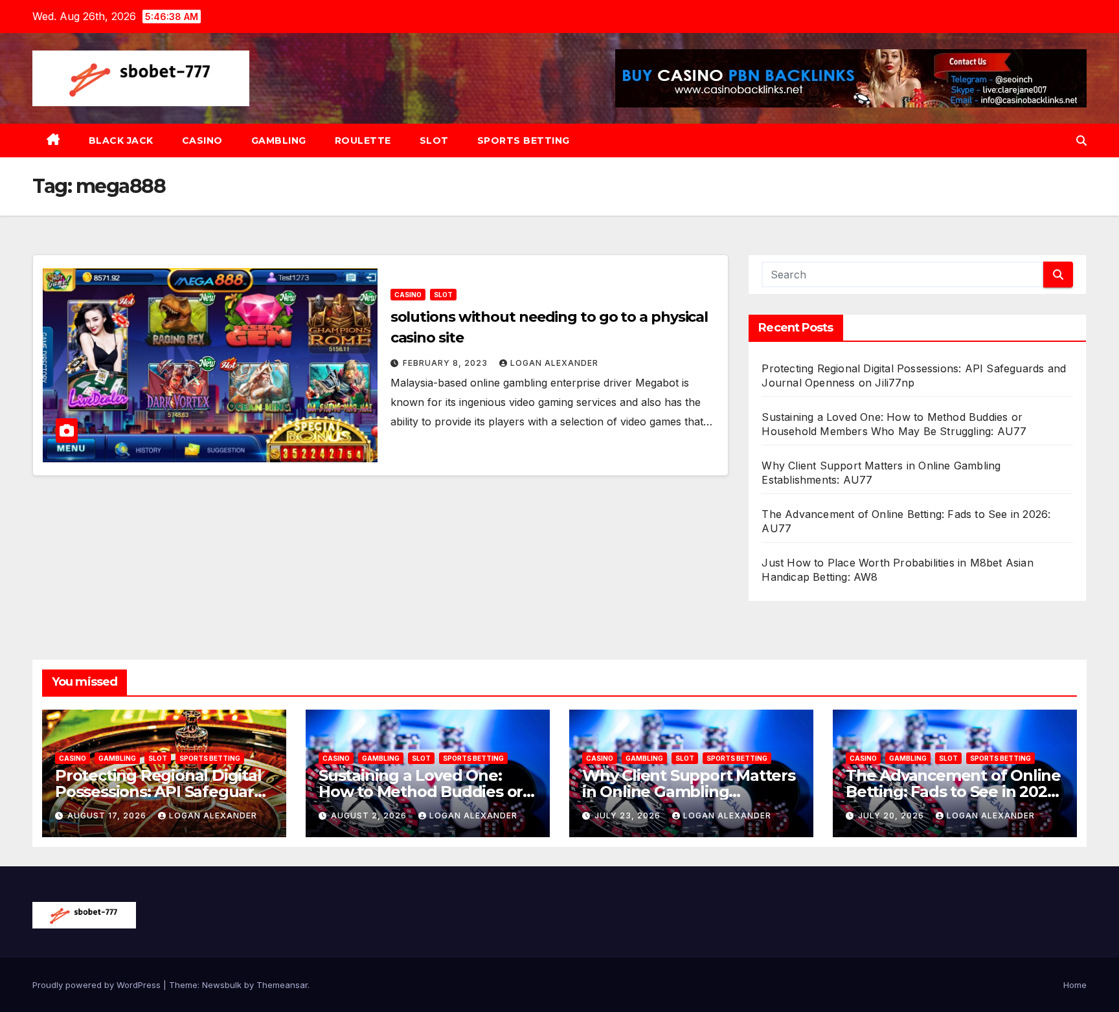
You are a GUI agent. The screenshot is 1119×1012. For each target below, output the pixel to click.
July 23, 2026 (628, 815)
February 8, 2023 (446, 363)
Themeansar (282, 985)
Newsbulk (222, 985)
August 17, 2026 (108, 815)
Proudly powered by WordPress (97, 985)
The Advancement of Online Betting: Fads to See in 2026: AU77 (953, 791)
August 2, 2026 (370, 815)
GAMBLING (278, 140)
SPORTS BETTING (523, 140)
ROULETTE (363, 140)
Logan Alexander (554, 363)
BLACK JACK (121, 140)
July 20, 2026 (892, 815)
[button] (1081, 140)
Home (1075, 985)
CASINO (202, 140)
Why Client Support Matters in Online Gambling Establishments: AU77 (688, 791)
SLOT (434, 140)
